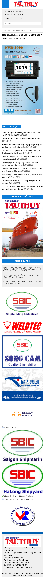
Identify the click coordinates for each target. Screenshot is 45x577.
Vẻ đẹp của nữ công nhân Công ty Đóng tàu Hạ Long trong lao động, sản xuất (22, 282)
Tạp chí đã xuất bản (22, 196)
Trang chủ (6, 30)
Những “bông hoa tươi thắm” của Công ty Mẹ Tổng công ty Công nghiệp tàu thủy (21, 276)
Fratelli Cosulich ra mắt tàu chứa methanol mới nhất (21, 139)
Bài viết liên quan (11, 127)
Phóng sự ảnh (22, 261)
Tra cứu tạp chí (9, 14)
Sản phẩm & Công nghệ (21, 30)
